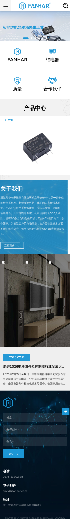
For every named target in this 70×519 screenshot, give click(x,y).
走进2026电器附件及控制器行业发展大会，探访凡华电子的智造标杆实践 (35, 365)
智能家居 (11, 332)
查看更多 (12, 245)
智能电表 (35, 332)
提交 (11, 453)
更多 (11, 343)
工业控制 (58, 332)
